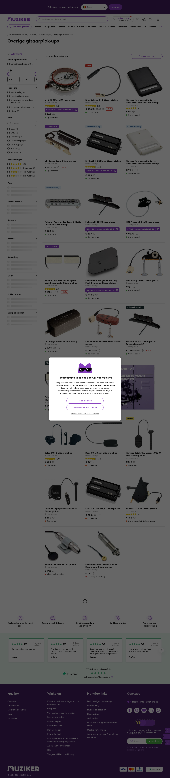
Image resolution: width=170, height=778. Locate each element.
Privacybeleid (103, 393)
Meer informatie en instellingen (85, 413)
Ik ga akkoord (85, 400)
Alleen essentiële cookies (85, 407)
